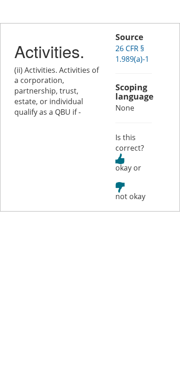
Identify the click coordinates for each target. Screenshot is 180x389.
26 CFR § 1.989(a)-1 (132, 53)
